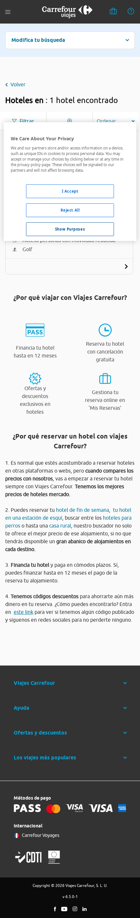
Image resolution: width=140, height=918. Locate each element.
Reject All (70, 210)
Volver (17, 84)
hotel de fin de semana (82, 510)
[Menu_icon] (7, 12)
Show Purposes (70, 229)
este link (23, 612)
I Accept (70, 191)
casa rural (60, 525)
